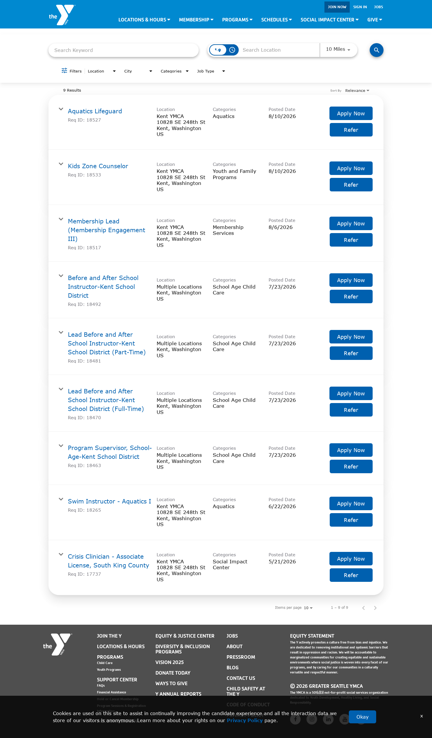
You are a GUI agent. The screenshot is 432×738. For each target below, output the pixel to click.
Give (373, 20)
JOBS (232, 636)
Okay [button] (362, 717)
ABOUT (234, 646)
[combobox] (123, 50)
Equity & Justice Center (185, 636)
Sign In (360, 6)
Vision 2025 (169, 662)
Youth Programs (109, 670)
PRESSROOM (241, 657)
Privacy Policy (245, 720)
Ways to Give (171, 683)
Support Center (117, 680)
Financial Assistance (111, 692)
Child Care (105, 663)
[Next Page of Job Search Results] (375, 608)
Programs (236, 20)
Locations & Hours (142, 20)
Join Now (337, 6)
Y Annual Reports (178, 694)
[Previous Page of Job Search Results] (363, 608)
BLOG (233, 668)
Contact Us (241, 678)
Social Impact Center (328, 20)
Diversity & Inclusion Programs (182, 649)
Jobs (378, 6)
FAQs (101, 685)
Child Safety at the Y (246, 691)
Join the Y (109, 636)
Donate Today (172, 673)
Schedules (275, 20)
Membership (194, 20)
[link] (216, 122)
